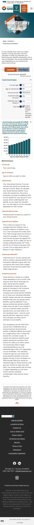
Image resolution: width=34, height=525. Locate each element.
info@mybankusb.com (23, 471)
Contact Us (17, 428)
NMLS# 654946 (17, 420)
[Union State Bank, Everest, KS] (7, 8)
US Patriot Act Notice (17, 439)
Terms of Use (17, 446)
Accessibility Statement (17, 453)
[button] (17, 80)
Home (4, 41)
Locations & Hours (17, 424)
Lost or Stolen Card (17, 431)
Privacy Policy (17, 435)
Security (17, 442)
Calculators (17, 450)
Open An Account (16, 8)
